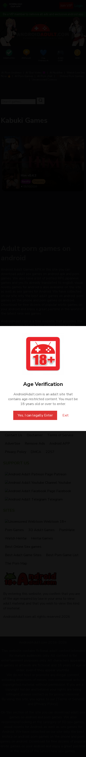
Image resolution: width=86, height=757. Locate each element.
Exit (65, 415)
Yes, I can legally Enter (35, 415)
